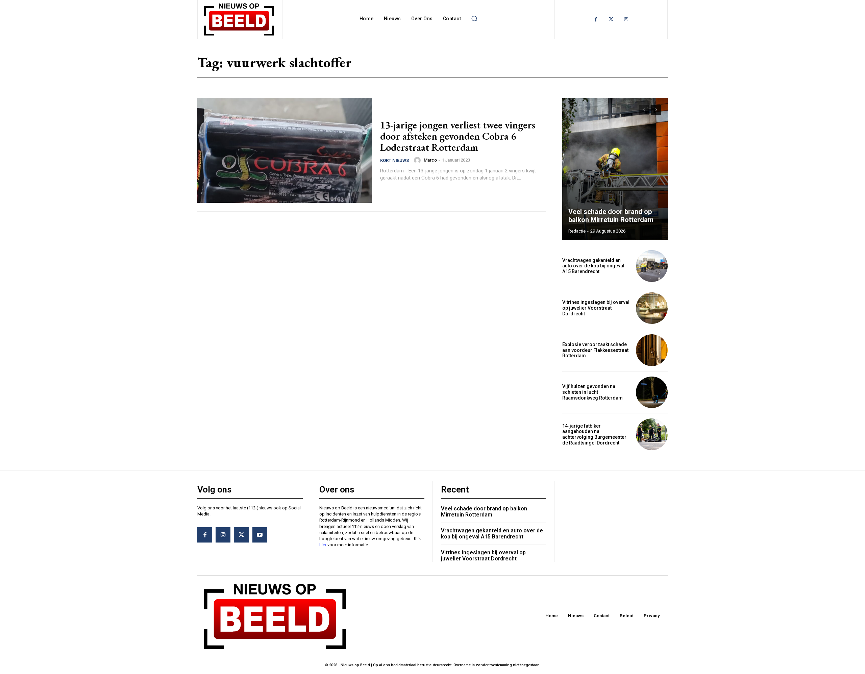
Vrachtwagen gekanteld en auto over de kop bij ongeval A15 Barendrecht (593, 266)
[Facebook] (596, 19)
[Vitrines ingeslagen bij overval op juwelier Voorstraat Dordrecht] (652, 308)
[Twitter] (611, 19)
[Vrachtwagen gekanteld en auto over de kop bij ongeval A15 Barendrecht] (652, 266)
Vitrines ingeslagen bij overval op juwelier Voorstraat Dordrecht (595, 307)
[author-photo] (418, 160)
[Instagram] (626, 19)
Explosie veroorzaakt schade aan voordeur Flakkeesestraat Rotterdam (595, 350)
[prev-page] (644, 110)
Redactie (577, 231)
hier (322, 544)
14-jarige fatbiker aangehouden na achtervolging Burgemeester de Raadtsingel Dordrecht (594, 434)
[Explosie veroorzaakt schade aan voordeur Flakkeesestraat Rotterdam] (652, 350)
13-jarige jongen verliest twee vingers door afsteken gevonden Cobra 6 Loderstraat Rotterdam (457, 136)
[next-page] (656, 110)
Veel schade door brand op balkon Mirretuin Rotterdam (610, 216)
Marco (430, 160)
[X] (241, 534)
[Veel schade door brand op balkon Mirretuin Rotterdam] (615, 169)
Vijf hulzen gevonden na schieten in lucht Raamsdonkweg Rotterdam (592, 392)
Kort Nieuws (394, 160)
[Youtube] (259, 534)
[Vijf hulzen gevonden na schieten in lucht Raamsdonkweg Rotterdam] (652, 392)
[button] (474, 18)
